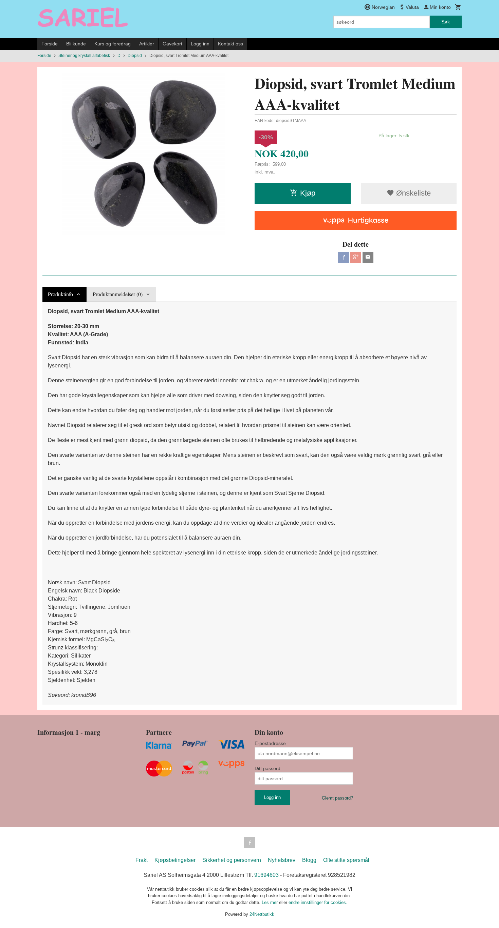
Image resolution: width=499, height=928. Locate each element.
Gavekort (172, 43)
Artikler (146, 43)
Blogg (309, 860)
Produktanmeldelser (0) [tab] (118, 294)
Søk (445, 21)
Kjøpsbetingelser (175, 860)
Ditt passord (267, 768)
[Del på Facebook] (343, 257)
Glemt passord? (337, 798)
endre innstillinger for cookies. (318, 902)
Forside (49, 43)
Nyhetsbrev (281, 860)
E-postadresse (270, 743)
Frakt (141, 860)
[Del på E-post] (368, 257)
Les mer (270, 902)
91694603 (266, 875)
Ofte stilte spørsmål (346, 860)
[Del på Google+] (355, 257)
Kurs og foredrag (112, 43)
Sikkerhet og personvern (231, 860)
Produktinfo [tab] (60, 294)
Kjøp (307, 193)
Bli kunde (76, 43)
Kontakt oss (230, 43)
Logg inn (200, 43)
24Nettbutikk (262, 914)
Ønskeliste (412, 193)
